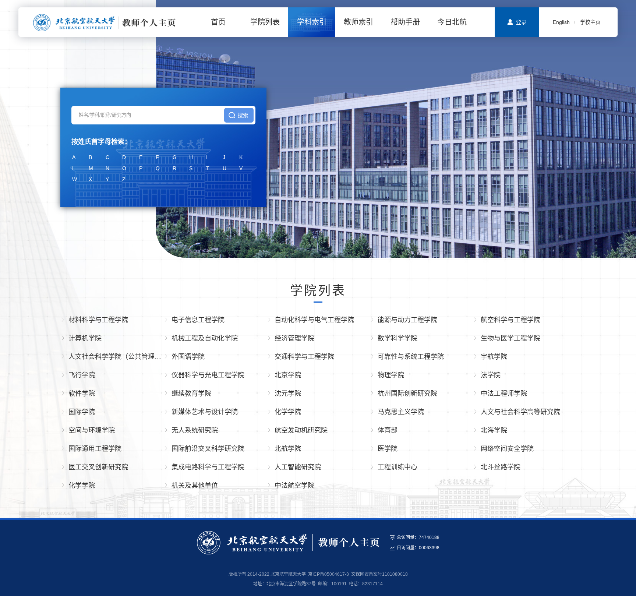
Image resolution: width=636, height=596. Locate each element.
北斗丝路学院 (500, 467)
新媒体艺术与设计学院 (205, 412)
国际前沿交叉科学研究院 (208, 448)
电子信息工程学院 (198, 320)
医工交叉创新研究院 (98, 467)
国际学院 (81, 412)
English (561, 22)
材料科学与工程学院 (98, 320)
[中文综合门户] (104, 22)
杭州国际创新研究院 (407, 393)
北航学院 (288, 448)
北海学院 (494, 430)
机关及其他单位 (195, 485)
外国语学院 (188, 356)
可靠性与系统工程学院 (411, 356)
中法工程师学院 (504, 393)
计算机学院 (85, 338)
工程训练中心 (397, 467)
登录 (521, 22)
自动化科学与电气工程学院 (314, 320)
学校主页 (590, 22)
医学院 (388, 448)
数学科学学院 (397, 338)
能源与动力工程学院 (407, 320)
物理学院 (391, 375)
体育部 (388, 430)
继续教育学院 (191, 393)
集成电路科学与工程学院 (208, 467)
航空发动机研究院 (301, 430)
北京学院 (288, 375)
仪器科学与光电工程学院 (208, 375)
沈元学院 (288, 393)
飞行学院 (81, 375)
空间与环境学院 (91, 430)
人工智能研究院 (298, 467)
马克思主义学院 (401, 412)
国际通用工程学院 (94, 448)
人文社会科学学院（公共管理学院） (115, 356)
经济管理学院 (294, 338)
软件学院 (81, 393)
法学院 (491, 375)
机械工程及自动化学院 (205, 338)
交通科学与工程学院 (304, 356)
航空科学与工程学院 (510, 320)
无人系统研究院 (195, 430)
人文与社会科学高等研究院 (520, 412)
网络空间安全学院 (507, 448)
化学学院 (288, 412)
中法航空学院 (294, 485)
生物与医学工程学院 (510, 338)
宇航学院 (494, 356)
